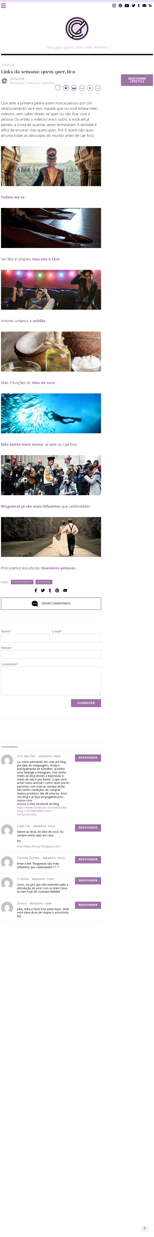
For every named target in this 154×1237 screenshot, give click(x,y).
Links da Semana (22, 582)
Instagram (114, 5)
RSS (150, 5)
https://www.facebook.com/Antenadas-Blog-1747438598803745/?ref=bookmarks (42, 811)
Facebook (36, 590)
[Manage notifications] (144, 1228)
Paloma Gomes (28, 858)
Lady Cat (23, 826)
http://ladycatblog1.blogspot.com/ (39, 846)
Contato (144, 5)
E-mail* (57, 631)
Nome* (6, 631)
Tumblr (139, 5)
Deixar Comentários (56, 603)
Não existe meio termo (22, 444)
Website (6, 648)
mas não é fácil (45, 259)
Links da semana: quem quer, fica (38, 72)
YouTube (127, 5)
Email (65, 590)
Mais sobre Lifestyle (137, 80)
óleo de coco (43, 382)
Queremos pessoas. (58, 568)
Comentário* (9, 664)
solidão (39, 320)
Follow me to (13, 197)
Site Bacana (43, 582)
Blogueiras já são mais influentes (31, 506)
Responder (88, 757)
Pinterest (120, 5)
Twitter (134, 5)
